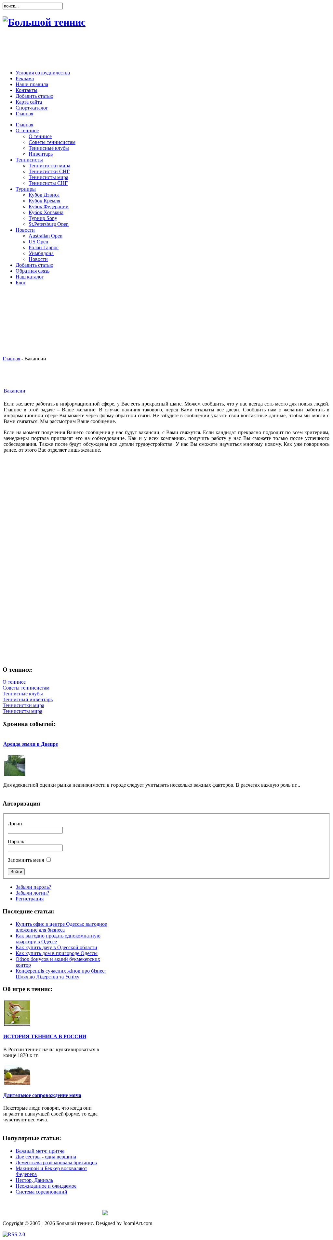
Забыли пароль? (33, 887)
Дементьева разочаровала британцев (56, 1162)
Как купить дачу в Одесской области (56, 947)
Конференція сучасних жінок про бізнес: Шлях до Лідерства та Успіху (61, 973)
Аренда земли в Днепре (30, 744)
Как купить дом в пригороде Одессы (57, 953)
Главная (11, 358)
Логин (15, 823)
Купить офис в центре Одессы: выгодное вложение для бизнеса (61, 927)
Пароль (16, 841)
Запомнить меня (26, 860)
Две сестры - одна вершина (46, 1156)
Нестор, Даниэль (34, 1180)
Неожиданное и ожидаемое (46, 1186)
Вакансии (14, 391)
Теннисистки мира (23, 705)
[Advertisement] (165, 50)
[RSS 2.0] (14, 1234)
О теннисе (14, 682)
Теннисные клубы (23, 693)
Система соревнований (41, 1192)
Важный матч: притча (40, 1151)
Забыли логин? (32, 893)
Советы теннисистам (26, 688)
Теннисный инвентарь (28, 699)
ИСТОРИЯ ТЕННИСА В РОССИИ (44, 1036)
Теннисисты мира (22, 711)
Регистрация (30, 898)
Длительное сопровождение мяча (42, 1095)
